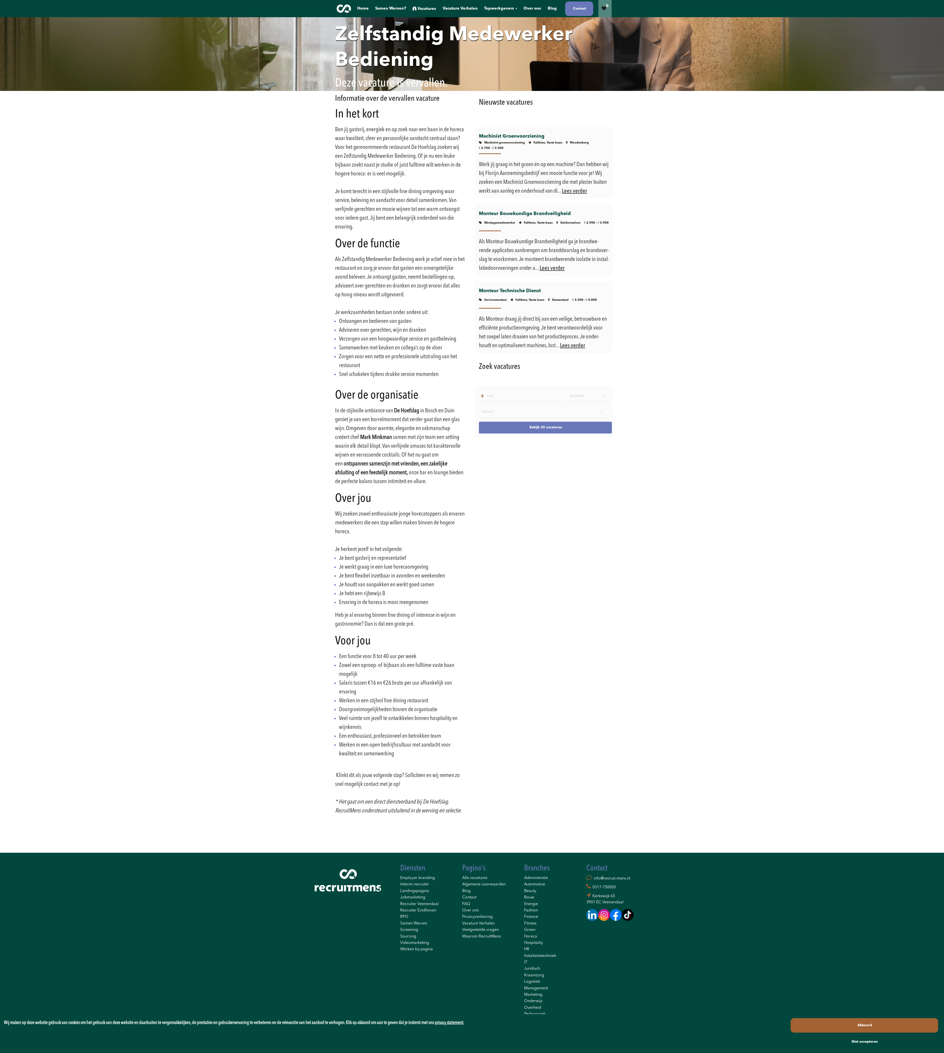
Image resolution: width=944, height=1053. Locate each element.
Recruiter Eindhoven (418, 910)
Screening (409, 930)
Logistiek (532, 982)
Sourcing (408, 936)
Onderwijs (533, 1001)
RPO (404, 917)
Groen (529, 930)
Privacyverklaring (477, 917)
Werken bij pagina (416, 949)
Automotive (534, 884)
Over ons (470, 910)
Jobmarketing (412, 897)
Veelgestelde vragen (480, 930)
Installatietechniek (540, 956)
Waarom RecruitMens (481, 936)
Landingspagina (414, 891)
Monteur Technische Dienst (510, 290)
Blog (466, 891)
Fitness (530, 923)
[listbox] (588, 396)
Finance (531, 917)
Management (536, 988)
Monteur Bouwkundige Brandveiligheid (525, 213)
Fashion (531, 910)
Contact (469, 897)
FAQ (466, 904)
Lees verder (574, 191)
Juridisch (532, 969)
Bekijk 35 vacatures (546, 427)
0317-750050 (604, 887)
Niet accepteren (865, 1041)
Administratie (536, 878)
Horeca (530, 936)
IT (525, 962)
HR (526, 949)
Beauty (530, 891)
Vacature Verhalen (478, 923)
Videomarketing (414, 943)
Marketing (533, 995)
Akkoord (864, 1025)
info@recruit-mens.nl (612, 878)
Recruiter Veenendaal (419, 904)
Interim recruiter (414, 884)
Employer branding (417, 878)
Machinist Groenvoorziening (512, 136)
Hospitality (533, 943)
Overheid (532, 1008)
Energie (531, 904)
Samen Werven (413, 923)
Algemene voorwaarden (484, 884)
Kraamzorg (534, 975)
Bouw (529, 897)
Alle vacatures (474, 878)
